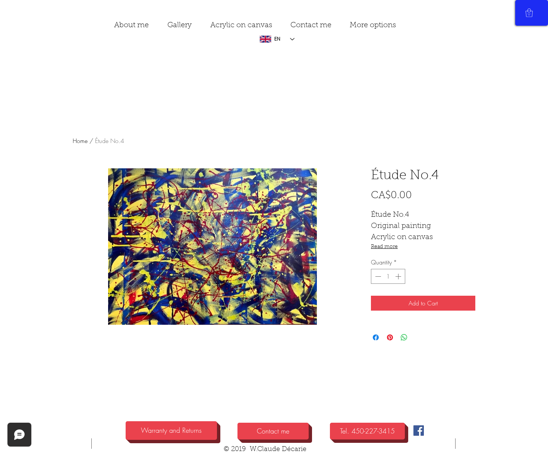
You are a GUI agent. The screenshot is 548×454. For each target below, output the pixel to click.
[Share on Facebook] (375, 337)
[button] (372, 25)
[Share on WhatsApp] (404, 337)
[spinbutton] (388, 276)
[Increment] (399, 276)
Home (80, 141)
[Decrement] (377, 276)
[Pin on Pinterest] (389, 337)
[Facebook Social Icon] (418, 430)
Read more (384, 247)
